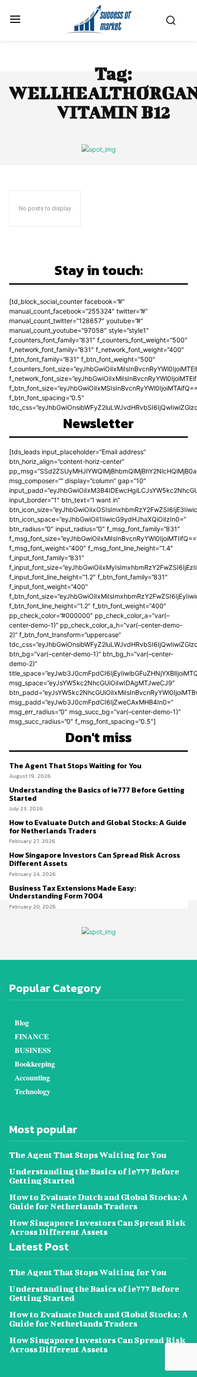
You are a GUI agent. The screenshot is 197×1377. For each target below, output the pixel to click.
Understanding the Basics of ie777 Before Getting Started (97, 794)
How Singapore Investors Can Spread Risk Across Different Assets (94, 859)
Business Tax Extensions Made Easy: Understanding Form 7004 (72, 892)
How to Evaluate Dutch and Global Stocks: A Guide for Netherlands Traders (97, 826)
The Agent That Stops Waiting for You (75, 765)
